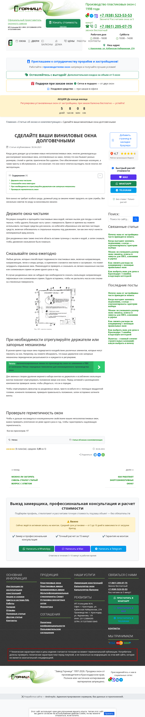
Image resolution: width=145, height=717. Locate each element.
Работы (81, 41)
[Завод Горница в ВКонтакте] (116, 679)
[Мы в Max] (96, 16)
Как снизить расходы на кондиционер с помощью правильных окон (121, 265)
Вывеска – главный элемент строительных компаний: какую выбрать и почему (122, 340)
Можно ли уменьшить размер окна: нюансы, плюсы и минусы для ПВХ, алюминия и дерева (123, 255)
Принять (109, 713)
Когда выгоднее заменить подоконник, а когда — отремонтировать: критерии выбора (122, 244)
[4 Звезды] (12, 449)
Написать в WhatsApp (38, 548)
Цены (71, 41)
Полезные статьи (15, 613)
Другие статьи (14, 617)
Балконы (47, 44)
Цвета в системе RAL (17, 600)
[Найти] (136, 219)
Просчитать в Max (124, 609)
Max (125, 177)
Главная (11, 121)
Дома (58, 44)
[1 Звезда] (7, 449)
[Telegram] (95, 454)
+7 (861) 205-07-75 (116, 26)
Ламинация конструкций (88, 582)
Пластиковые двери (51, 586)
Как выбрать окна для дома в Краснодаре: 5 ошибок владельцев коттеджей (123, 273)
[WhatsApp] (103, 454)
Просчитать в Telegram (124, 620)
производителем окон (57, 66)
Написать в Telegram (110, 548)
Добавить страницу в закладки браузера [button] (125, 140)
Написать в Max (74, 548)
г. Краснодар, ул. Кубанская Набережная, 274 (112, 48)
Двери (35, 41)
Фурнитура (46, 606)
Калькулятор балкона (86, 589)
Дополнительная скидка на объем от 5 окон (94, 74)
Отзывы (10, 610)
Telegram (125, 190)
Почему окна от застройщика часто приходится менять (123, 235)
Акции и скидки (15, 596)
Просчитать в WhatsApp (124, 599)
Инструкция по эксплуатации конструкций (14, 590)
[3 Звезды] (10, 449)
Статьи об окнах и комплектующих (39, 121)
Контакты (94, 41)
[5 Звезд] (14, 449)
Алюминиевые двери (52, 589)
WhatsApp (125, 183)
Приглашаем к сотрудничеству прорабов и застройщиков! (74, 61)
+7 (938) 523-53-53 (116, 15)
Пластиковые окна (50, 582)
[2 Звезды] (9, 449)
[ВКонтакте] (99, 454)
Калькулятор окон (84, 586)
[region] (72, 712)
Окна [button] (22, 41)
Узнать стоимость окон (64, 24)
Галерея (10, 606)
